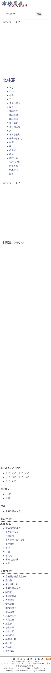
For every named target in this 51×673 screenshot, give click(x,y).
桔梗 (11, 142)
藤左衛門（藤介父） (15, 540)
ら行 (7, 481)
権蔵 (11, 154)
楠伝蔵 (12, 150)
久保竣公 (9, 600)
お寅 (7, 563)
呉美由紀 (9, 620)
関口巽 (8, 592)
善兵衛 (8, 555)
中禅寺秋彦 (10, 596)
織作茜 (8, 580)
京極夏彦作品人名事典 (16, 576)
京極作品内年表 (13, 511)
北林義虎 (13, 123)
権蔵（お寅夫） (13, 559)
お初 (7, 551)
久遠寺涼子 (10, 616)
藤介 (7, 548)
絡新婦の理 (10, 639)
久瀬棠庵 (9, 536)
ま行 (20, 477)
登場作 (8, 494)
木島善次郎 (14, 134)
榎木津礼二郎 (11, 584)
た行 (27, 473)
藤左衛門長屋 (11, 532)
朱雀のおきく (15, 138)
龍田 (11, 174)
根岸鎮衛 (9, 544)
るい (11, 91)
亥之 (11, 107)
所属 (7, 498)
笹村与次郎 (14, 162)
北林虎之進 (14, 126)
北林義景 (13, 119)
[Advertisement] (25, 49)
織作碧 (8, 643)
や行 (27, 477)
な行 (7, 477)
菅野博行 (9, 651)
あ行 (7, 473)
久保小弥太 (14, 103)
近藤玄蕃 (13, 166)
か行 (14, 473)
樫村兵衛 (13, 158)
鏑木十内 (13, 170)
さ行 (20, 473)
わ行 (14, 481)
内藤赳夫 (9, 647)
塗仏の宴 (9, 612)
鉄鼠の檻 (9, 631)
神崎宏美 (9, 635)
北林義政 (13, 115)
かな (11, 87)
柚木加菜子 (10, 608)
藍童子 (8, 623)
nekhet (27, 671)
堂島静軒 (9, 604)
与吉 (11, 95)
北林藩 (9, 80)
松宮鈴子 (9, 627)
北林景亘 (13, 111)
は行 (14, 477)
